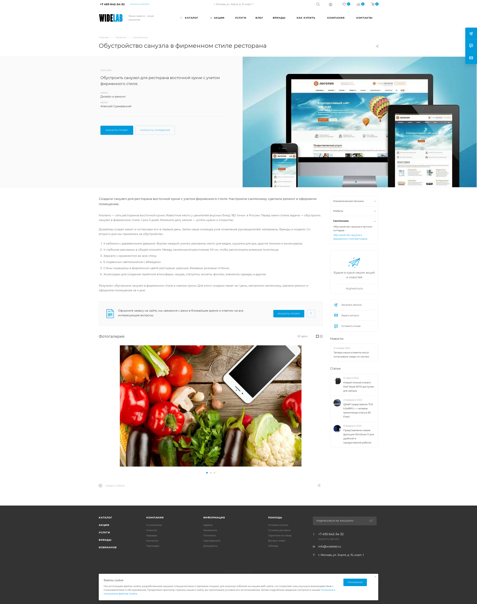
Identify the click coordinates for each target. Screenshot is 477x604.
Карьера (151, 535)
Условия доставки (279, 530)
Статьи (335, 368)
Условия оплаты (278, 524)
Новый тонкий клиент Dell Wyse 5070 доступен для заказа (358, 386)
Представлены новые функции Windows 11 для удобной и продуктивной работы (358, 436)
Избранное (108, 547)
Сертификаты (211, 540)
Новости (336, 339)
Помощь (275, 517)
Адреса (208, 524)
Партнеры (152, 545)
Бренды (105, 539)
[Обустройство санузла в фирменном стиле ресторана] (360, 135)
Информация (214, 517)
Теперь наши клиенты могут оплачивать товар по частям (351, 354)
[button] (356, 182)
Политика (209, 535)
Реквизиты (210, 530)
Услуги (104, 532)
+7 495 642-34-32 (331, 534)
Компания (155, 517)
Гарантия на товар (280, 535)
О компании (154, 524)
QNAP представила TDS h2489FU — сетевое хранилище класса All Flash (358, 410)
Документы (210, 545)
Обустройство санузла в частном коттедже (352, 228)
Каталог (105, 517)
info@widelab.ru (329, 546)
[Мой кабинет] (330, 4)
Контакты (152, 540)
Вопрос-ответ (276, 540)
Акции (104, 524)
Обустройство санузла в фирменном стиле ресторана (350, 237)
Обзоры (273, 545)
